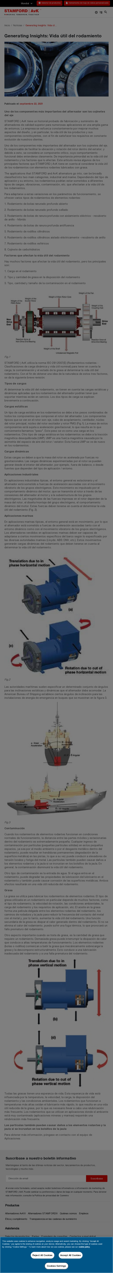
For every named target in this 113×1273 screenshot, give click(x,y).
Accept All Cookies (70, 1255)
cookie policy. (84, 1247)
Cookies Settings (56, 1266)
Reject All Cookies (43, 1255)
